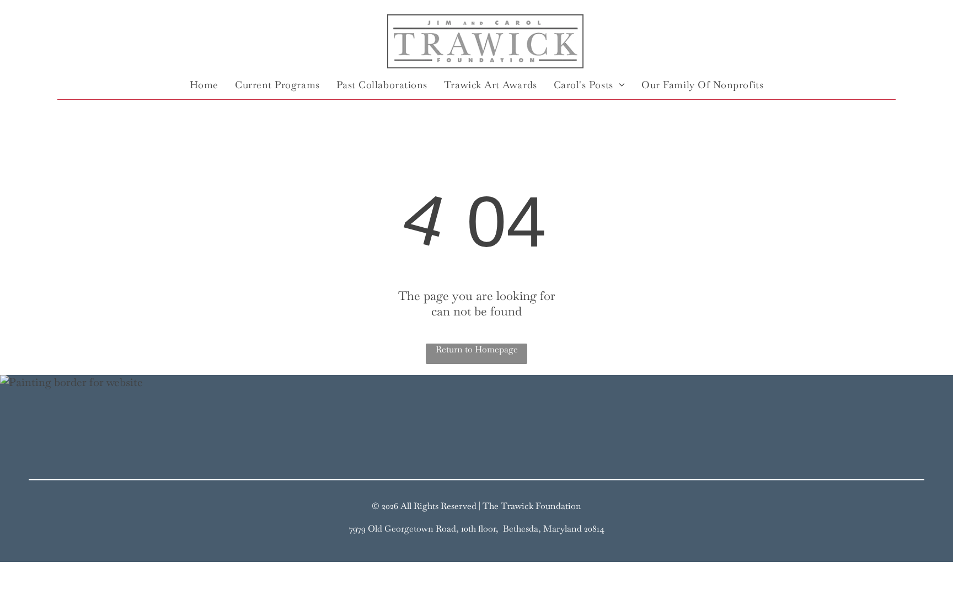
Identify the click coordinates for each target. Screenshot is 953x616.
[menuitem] (204, 84)
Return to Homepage (477, 349)
